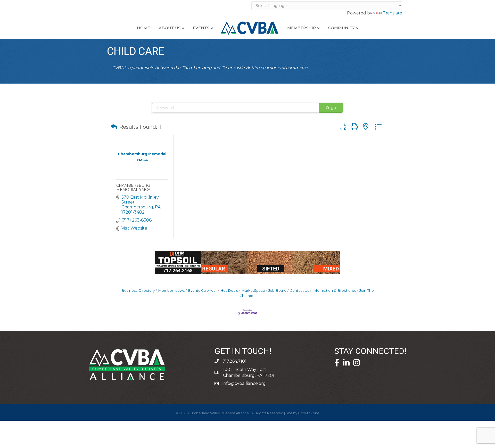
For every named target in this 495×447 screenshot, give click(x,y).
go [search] (333, 107)
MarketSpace (253, 290)
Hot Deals (229, 290)
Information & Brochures (334, 290)
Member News (171, 290)
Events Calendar (202, 290)
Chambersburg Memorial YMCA (133, 187)
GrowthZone (308, 413)
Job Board (277, 290)
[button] (114, 127)
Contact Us (299, 290)
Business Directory (138, 290)
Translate (392, 13)
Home (143, 27)
